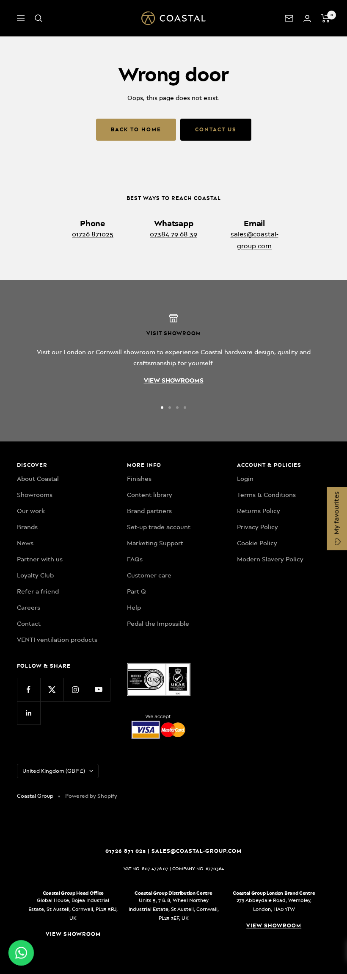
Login (245, 479)
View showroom (73, 934)
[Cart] (325, 18)
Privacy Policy (257, 527)
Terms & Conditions (266, 495)
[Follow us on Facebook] (28, 689)
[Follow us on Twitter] (51, 689)
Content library (149, 495)
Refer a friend (38, 591)
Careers (28, 607)
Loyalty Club (35, 575)
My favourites (336, 513)
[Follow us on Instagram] (75, 689)
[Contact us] (289, 18)
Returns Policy (258, 511)
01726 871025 (92, 234)
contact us (216, 129)
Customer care (149, 575)
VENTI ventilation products (57, 640)
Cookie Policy (257, 543)
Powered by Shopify (91, 796)
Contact (29, 623)
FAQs (135, 559)
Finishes (139, 479)
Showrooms (34, 495)
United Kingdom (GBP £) (53, 771)
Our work (31, 511)
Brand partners (149, 511)
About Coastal (38, 479)
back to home (136, 129)
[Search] (38, 18)
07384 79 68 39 (173, 234)
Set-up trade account (158, 527)
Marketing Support (155, 543)
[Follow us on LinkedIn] (28, 712)
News (25, 543)
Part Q (136, 591)
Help (134, 607)
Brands (27, 527)
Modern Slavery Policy (270, 559)
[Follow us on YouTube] (98, 689)
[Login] (307, 18)
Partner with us (40, 559)
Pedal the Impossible (158, 623)
